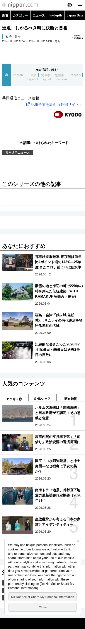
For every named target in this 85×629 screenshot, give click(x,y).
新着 (5, 15)
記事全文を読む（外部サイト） (57, 104)
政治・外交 (13, 36)
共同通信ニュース (17, 152)
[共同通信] (67, 112)
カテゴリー (20, 15)
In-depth (55, 15)
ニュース (39, 15)
